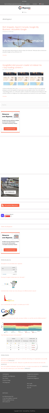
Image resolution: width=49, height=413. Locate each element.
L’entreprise (6, 374)
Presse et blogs (6, 380)
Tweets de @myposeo (6, 226)
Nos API (29, 387)
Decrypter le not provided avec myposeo (11, 263)
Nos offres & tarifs (31, 385)
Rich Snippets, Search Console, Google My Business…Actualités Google (21, 28)
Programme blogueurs (33, 378)
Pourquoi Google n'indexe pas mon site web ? (13, 277)
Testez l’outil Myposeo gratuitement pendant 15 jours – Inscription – (17, 4)
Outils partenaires (31, 376)
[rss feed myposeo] (10, 206)
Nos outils (29, 383)
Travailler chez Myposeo (9, 376)
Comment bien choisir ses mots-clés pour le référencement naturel (18, 291)
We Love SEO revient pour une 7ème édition (12, 368)
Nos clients (5, 378)
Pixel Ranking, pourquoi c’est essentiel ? (11, 335)
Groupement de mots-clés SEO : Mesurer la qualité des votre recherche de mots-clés (23, 362)
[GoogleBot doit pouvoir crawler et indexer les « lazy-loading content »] (23, 85)
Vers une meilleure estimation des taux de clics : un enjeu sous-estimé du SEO (21, 366)
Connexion (35, 4)
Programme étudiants (32, 374)
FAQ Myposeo (6, 382)
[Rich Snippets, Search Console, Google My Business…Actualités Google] (23, 47)
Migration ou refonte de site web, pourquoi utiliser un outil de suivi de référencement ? (23, 318)
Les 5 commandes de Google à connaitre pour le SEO (15, 304)
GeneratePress (26, 411)
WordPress (32, 411)
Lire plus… (5, 55)
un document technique (23, 88)
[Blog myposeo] (24, 8)
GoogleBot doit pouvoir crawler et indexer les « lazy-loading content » (22, 66)
